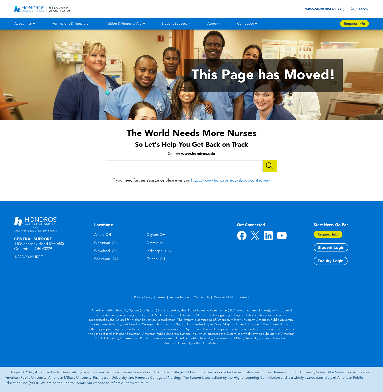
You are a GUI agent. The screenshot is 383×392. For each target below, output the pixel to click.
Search (362, 9)
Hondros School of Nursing (35, 224)
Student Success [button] (174, 23)
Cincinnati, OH (105, 243)
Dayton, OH (156, 234)
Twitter (255, 235)
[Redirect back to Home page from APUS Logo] (42, 9)
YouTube (282, 235)
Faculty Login (331, 261)
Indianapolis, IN (159, 251)
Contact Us (201, 297)
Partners (243, 297)
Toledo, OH (156, 259)
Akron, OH (102, 234)
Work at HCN (223, 297)
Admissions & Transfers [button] (70, 23)
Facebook (242, 235)
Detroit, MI (155, 243)
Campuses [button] (245, 23)
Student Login (331, 247)
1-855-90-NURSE (28, 257)
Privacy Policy (143, 297)
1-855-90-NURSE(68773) (324, 9)
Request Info (354, 23)
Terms (161, 297)
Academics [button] (23, 23)
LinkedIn (268, 235)
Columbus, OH (106, 259)
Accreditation (179, 297)
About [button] (212, 23)
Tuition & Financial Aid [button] (124, 23)
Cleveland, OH (105, 251)
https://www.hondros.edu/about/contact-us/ (230, 180)
